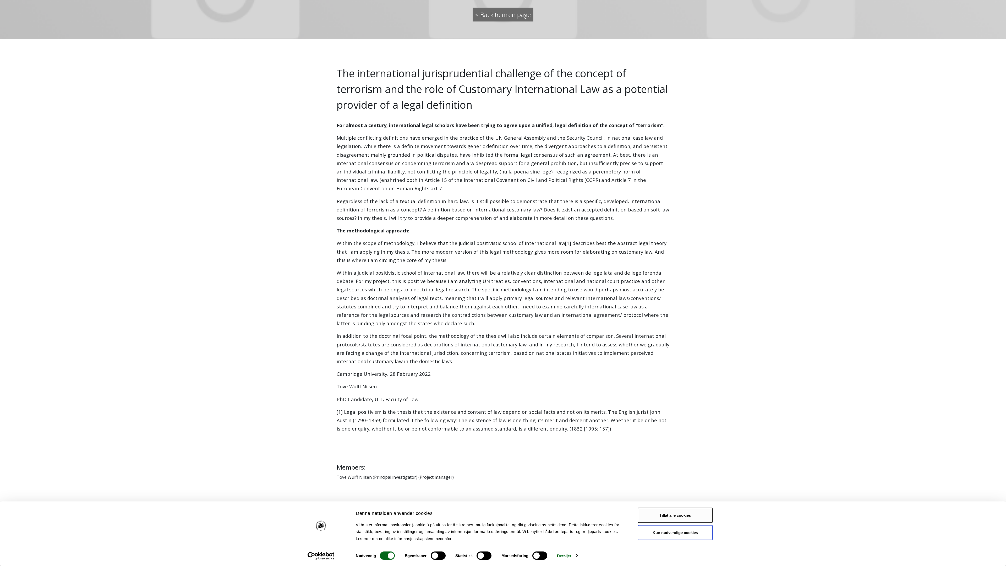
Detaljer (564, 555)
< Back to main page (503, 14)
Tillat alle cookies (675, 515)
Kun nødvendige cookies (675, 532)
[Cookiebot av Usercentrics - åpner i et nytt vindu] (321, 556)
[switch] (438, 555)
